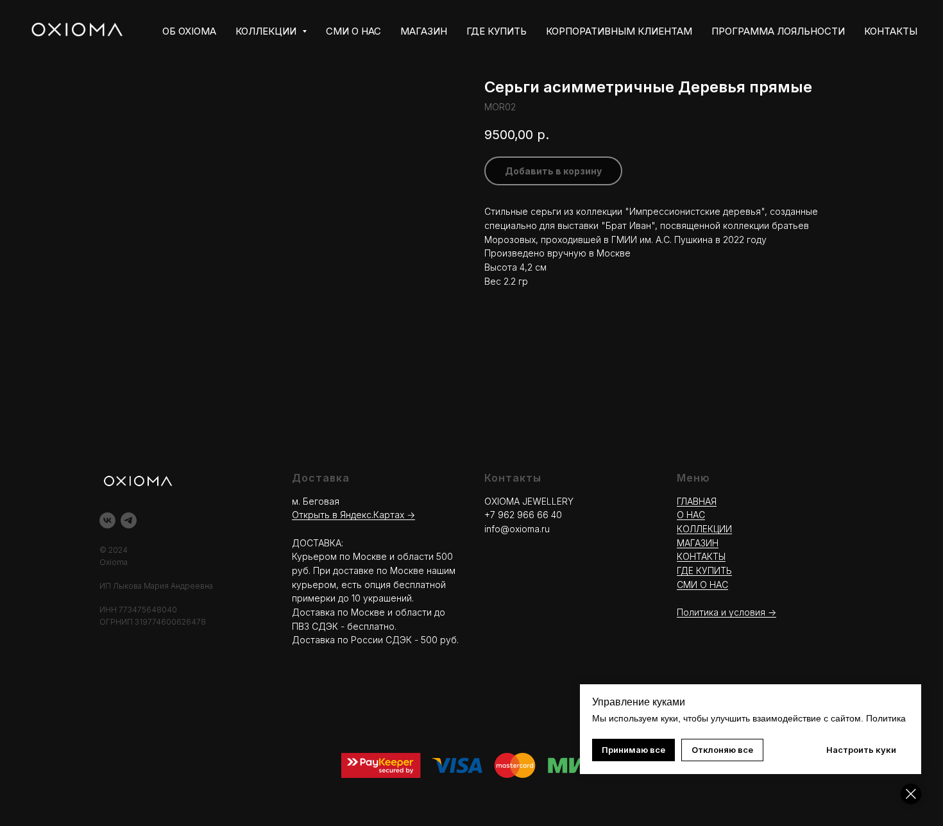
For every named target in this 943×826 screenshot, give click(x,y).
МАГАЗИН (423, 31)
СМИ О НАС (353, 31)
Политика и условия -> (726, 612)
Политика (886, 718)
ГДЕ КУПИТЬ (496, 31)
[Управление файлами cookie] (911, 794)
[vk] (107, 520)
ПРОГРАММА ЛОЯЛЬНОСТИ (778, 31)
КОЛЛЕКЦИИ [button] (267, 31)
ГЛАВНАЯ (697, 501)
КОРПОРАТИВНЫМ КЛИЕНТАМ (619, 31)
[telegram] (129, 520)
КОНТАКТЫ (890, 31)
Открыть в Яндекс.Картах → (353, 514)
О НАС (691, 514)
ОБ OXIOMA (189, 31)
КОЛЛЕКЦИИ (704, 528)
